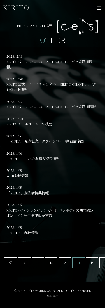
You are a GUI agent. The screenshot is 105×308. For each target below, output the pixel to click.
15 (92, 262)
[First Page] (10, 262)
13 (64, 262)
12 (51, 262)
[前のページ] (24, 262)
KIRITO (16, 7)
